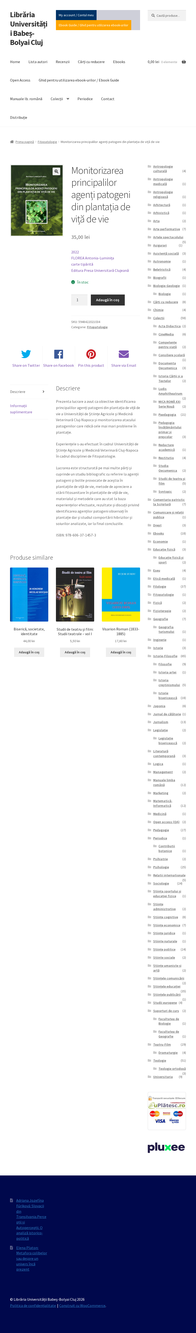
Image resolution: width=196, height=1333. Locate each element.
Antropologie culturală (163, 168)
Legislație (160, 730)
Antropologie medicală (163, 181)
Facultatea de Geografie (168, 1033)
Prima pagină (25, 142)
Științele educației (166, 986)
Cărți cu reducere (91, 61)
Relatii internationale (169, 875)
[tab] (29, 392)
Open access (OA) (166, 822)
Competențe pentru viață (167, 344)
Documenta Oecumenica (167, 365)
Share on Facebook (58, 365)
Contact (107, 98)
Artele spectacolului (168, 237)
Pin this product (91, 365)
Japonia (159, 706)
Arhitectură (161, 205)
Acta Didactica (169, 326)
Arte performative (166, 229)
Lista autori (37, 61)
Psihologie (161, 867)
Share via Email (123, 365)
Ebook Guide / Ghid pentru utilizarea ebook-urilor (93, 25)
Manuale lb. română (26, 98)
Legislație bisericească (167, 740)
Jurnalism (160, 722)
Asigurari (160, 245)
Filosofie (165, 664)
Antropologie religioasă (163, 194)
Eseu (156, 570)
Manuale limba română (164, 782)
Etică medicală (164, 578)
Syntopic (165, 491)
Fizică (157, 603)
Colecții (57, 98)
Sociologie (161, 883)
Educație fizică (164, 549)
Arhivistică (161, 213)
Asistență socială (166, 253)
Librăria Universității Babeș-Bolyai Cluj (28, 28)
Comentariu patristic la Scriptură (169, 502)
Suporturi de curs (166, 1011)
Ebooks (119, 61)
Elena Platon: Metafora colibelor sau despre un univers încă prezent (31, 1258)
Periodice (85, 98)
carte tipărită (82, 264)
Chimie (158, 310)
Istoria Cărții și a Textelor (170, 378)
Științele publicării (167, 994)
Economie (160, 541)
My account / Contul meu (76, 15)
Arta (156, 221)
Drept (157, 525)
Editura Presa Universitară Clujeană (100, 270)
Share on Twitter (26, 365)
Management (163, 772)
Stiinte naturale (165, 941)
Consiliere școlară (171, 355)
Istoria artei (167, 672)
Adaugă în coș (107, 299)
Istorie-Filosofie (165, 656)
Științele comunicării (168, 978)
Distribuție (18, 117)
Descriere (17, 391)
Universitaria (163, 1077)
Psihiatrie (160, 859)
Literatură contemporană (164, 753)
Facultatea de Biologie (168, 1021)
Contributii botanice (166, 848)
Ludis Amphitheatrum (170, 391)
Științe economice (166, 925)
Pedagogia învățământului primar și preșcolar (169, 430)
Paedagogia (167, 414)
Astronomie (162, 261)
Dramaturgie (168, 1052)
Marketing (160, 793)
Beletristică (161, 269)
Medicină (159, 814)
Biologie (164, 294)
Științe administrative (164, 906)
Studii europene (165, 1002)
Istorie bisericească (167, 695)
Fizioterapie (162, 611)
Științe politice (164, 949)
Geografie (160, 619)
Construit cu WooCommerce (82, 1305)
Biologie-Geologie (166, 286)
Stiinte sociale (164, 957)
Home (15, 61)
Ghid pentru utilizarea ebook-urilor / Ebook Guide (79, 80)
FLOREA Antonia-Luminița (92, 258)
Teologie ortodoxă (172, 1068)
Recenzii (63, 61)
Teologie (159, 1060)
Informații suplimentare (21, 408)
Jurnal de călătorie (167, 714)
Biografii (159, 277)
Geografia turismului (166, 629)
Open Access (20, 80)
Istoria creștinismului (169, 682)
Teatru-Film (162, 1044)
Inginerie (159, 640)
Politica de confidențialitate (33, 1305)
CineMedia (166, 334)
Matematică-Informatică (162, 803)
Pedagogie (161, 830)
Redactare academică (166, 447)
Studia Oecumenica (167, 468)
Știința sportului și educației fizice (167, 893)
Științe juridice (164, 933)
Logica (158, 764)
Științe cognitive (165, 917)
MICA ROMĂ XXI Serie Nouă (169, 404)
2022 (75, 252)
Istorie (158, 648)
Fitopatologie (47, 142)
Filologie (159, 586)
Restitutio (166, 458)
